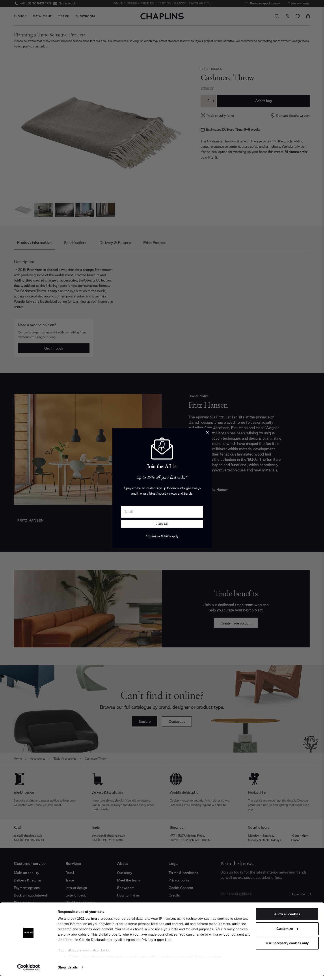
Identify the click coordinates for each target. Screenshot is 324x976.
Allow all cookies (287, 914)
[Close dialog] (207, 432)
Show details (68, 967)
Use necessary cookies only (287, 943)
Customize (284, 929)
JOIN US (162, 524)
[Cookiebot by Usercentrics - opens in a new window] (28, 967)
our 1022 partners (85, 918)
